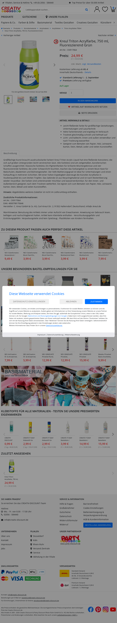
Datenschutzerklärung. (54, 325)
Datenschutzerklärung (55, 335)
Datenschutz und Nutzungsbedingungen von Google (47, 316)
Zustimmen (96, 301)
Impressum (41, 335)
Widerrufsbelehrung (72, 335)
